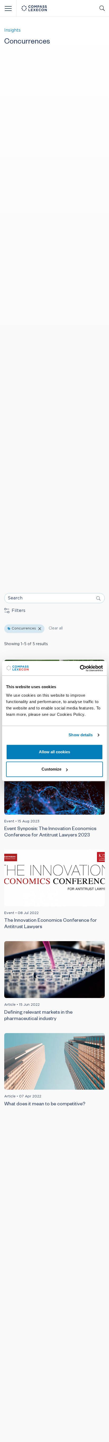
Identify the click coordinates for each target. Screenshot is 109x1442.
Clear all (56, 628)
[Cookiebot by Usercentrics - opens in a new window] (80, 668)
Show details (81, 735)
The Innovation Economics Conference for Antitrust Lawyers (50, 924)
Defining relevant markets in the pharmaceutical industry (38, 1016)
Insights (12, 30)
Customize (51, 769)
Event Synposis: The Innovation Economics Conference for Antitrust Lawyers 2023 (50, 832)
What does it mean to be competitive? (44, 1104)
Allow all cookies (54, 752)
